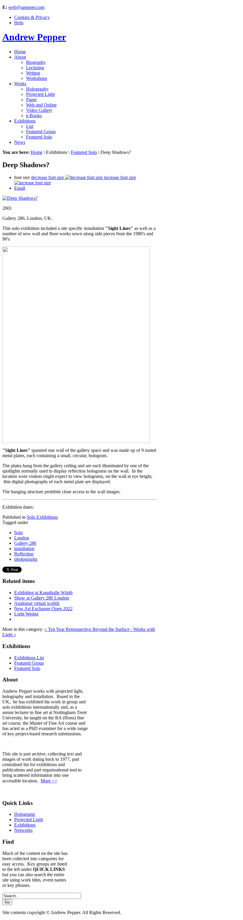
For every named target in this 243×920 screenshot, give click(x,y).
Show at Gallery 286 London (41, 597)
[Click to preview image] (20, 198)
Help (18, 22)
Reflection (23, 553)
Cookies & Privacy (32, 17)
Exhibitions (25, 824)
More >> (49, 780)
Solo (18, 532)
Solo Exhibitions (42, 517)
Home (36, 152)
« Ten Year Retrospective (68, 629)
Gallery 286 (25, 543)
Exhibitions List (29, 657)
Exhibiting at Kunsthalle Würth (43, 592)
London (21, 537)
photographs (25, 559)
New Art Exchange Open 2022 (43, 608)
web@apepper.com (26, 7)
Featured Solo (84, 152)
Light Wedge (26, 613)
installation (24, 548)
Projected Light (28, 819)
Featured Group (29, 663)
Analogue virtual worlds (37, 603)
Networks (23, 830)
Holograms (24, 814)
